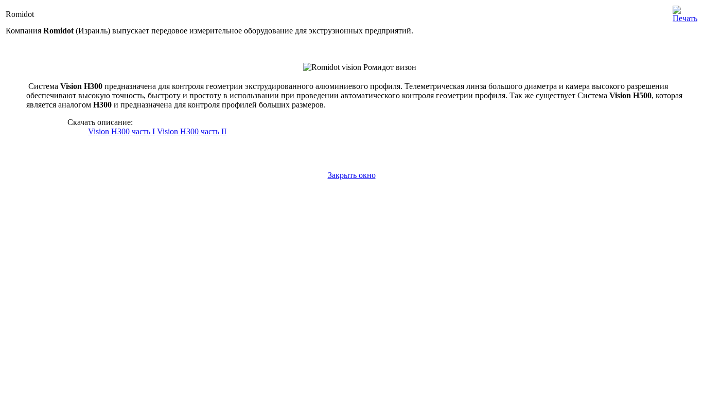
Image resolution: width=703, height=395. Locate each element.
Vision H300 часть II (191, 131)
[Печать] (685, 11)
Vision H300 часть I (121, 131)
